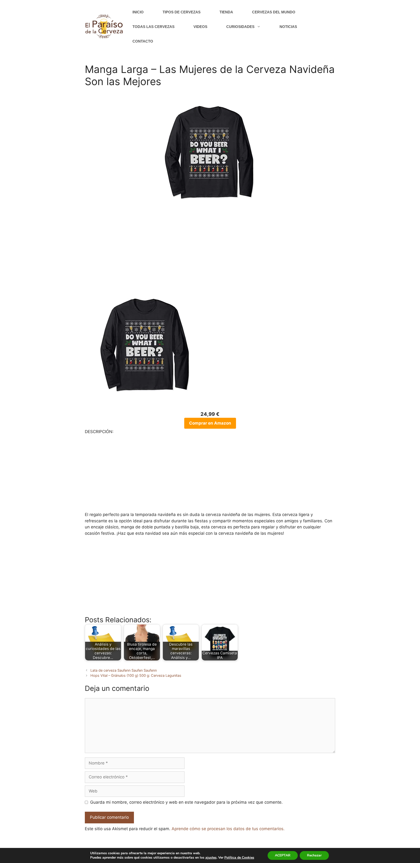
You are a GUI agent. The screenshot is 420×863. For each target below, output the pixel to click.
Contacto (142, 41)
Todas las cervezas (153, 27)
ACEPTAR (282, 855)
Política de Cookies (239, 857)
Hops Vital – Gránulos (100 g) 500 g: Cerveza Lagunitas (135, 675)
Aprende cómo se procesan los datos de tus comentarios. (228, 828)
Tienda (226, 12)
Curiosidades (240, 27)
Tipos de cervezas (182, 12)
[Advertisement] (210, 252)
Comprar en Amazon (210, 423)
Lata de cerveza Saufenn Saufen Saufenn (123, 670)
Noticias (288, 27)
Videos (200, 27)
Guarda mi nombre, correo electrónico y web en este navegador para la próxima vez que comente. (186, 802)
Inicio (138, 12)
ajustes (211, 857)
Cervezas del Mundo (273, 12)
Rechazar (314, 855)
